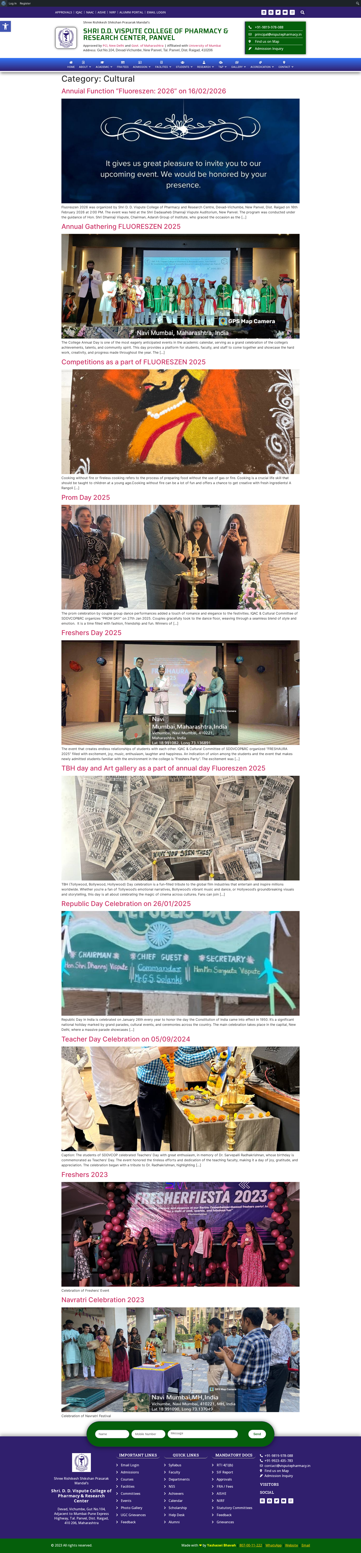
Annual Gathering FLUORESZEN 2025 (121, 226)
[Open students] (191, 67)
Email (305, 1545)
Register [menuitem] (25, 3)
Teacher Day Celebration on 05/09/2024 (125, 1039)
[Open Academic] (111, 67)
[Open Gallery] (245, 67)
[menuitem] (3, 3)
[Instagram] (292, 12)
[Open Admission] (149, 67)
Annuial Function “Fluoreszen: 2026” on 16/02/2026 (143, 91)
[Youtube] (285, 12)
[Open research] (213, 67)
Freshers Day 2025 (91, 633)
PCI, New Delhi (113, 45)
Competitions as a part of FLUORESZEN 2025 (133, 362)
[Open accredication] (273, 67)
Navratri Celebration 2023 (102, 1300)
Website (291, 1545)
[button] (5, 26)
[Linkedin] (263, 12)
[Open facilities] (170, 67)
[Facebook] (270, 12)
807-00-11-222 (250, 1545)
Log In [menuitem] (13, 3)
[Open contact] (292, 67)
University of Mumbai (205, 45)
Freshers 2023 (84, 1174)
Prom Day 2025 (85, 497)
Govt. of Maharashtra (147, 45)
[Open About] (90, 67)
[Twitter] (278, 12)
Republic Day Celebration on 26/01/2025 (126, 904)
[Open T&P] (225, 67)
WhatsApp (274, 1545)
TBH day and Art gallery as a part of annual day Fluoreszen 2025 (163, 768)
